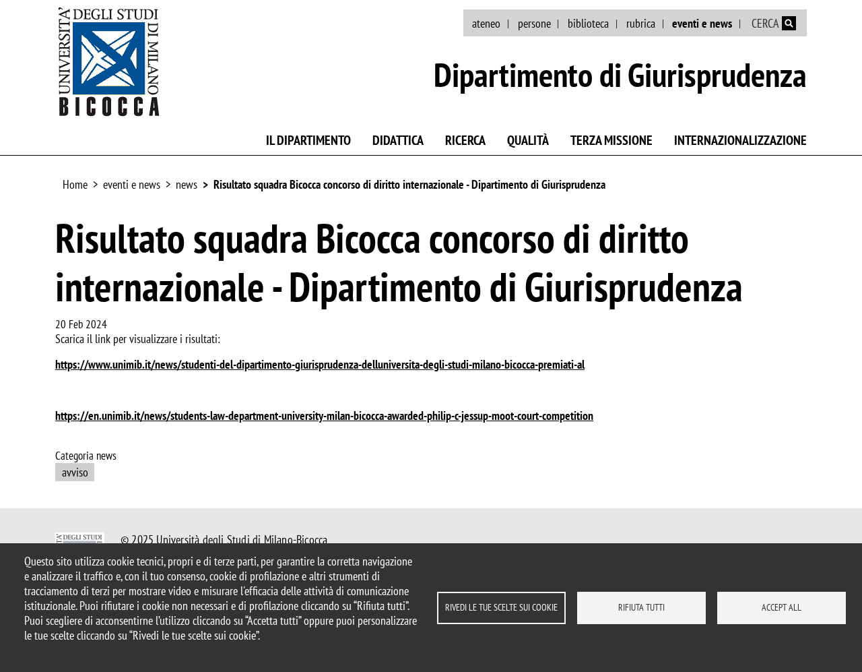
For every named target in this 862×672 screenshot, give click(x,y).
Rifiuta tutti (641, 607)
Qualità (528, 140)
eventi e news (702, 23)
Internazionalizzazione (740, 140)
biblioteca (588, 23)
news (186, 184)
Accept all (781, 607)
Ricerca (465, 140)
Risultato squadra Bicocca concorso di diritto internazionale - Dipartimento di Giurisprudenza (409, 184)
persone (534, 23)
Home (75, 184)
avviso (75, 472)
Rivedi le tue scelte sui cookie (501, 607)
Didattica (398, 140)
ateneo (486, 23)
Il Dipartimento (308, 140)
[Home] (109, 61)
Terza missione (611, 140)
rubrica (640, 23)
